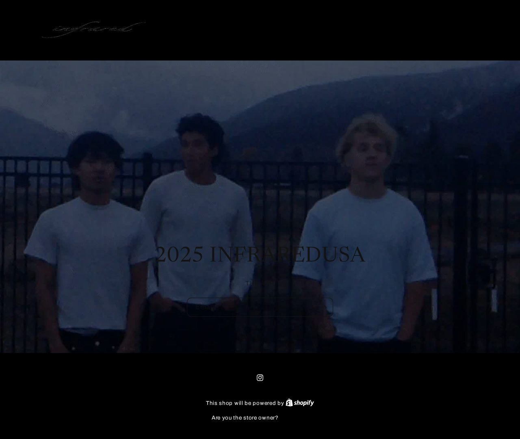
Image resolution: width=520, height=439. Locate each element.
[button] (447, 29)
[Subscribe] (324, 306)
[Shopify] (300, 403)
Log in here (294, 418)
